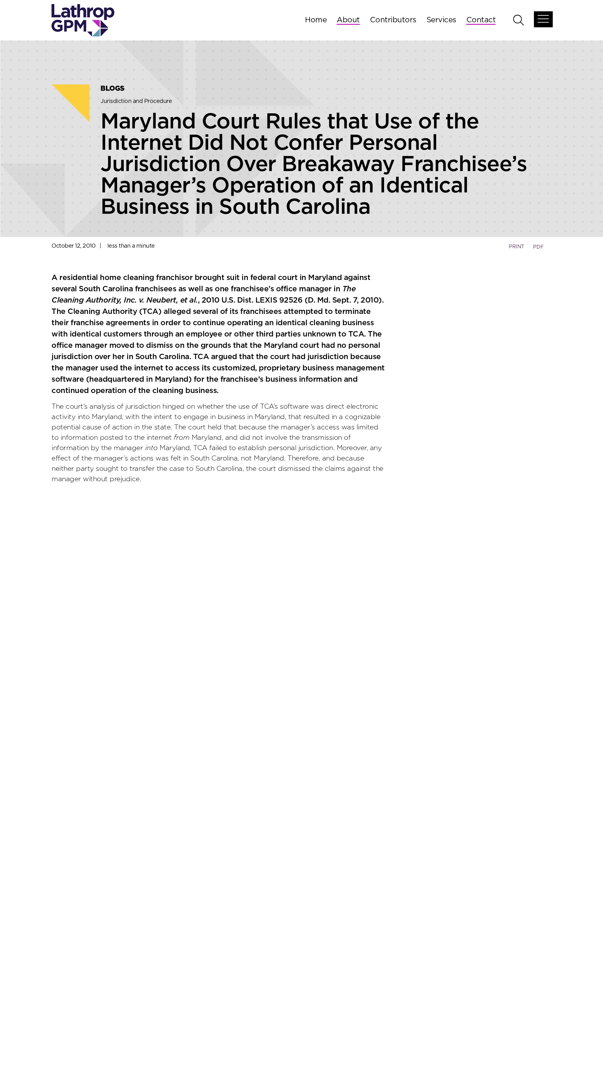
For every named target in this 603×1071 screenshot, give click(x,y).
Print (516, 246)
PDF (538, 247)
